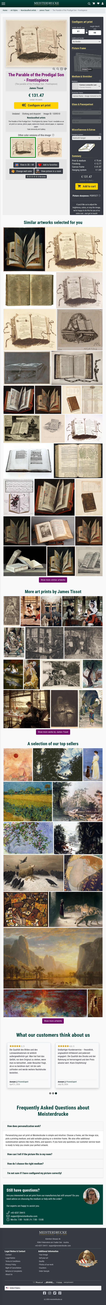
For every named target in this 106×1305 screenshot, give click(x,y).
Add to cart (88, 186)
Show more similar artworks (53, 580)
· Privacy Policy (10, 1264)
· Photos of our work (45, 1264)
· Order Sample (43, 1271)
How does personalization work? (24, 1126)
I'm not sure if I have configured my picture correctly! (34, 1173)
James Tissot (44, 10)
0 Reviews (42, 177)
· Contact (8, 1255)
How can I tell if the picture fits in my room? (29, 1154)
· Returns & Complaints (13, 1271)
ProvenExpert (23, 1082)
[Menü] (3, 3)
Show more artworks (53, 1021)
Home (5, 10)
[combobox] (86, 41)
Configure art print (38, 105)
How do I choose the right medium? (25, 1163)
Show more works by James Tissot (53, 732)
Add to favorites (49, 164)
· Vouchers (42, 1268)
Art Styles (14, 10)
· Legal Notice (10, 1258)
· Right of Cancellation (13, 1268)
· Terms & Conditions (12, 1261)
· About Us (8, 1274)
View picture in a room (50, 171)
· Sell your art (43, 1258)
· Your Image (43, 1255)
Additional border (78, 38)
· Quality (41, 1261)
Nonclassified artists (28, 10)
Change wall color (23, 171)
